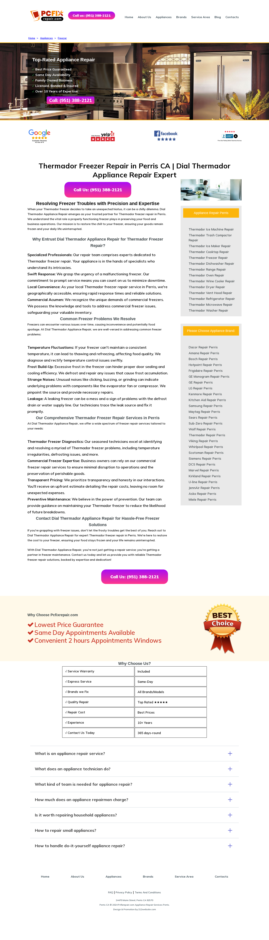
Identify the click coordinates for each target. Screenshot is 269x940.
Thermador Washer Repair (208, 310)
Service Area (200, 17)
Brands (181, 17)
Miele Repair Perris (202, 499)
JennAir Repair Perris (204, 488)
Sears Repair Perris (203, 417)
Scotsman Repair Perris (206, 453)
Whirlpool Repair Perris (206, 447)
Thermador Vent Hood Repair (210, 293)
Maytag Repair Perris (204, 412)
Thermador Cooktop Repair (209, 252)
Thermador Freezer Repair (208, 258)
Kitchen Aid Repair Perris (207, 400)
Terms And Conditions (148, 892)
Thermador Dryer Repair (207, 287)
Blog (217, 17)
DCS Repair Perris (202, 464)
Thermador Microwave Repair (211, 304)
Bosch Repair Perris (203, 359)
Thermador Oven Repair (206, 275)
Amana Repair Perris (204, 353)
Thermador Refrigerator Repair (212, 299)
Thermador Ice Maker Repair (210, 246)
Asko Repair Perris (202, 494)
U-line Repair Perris (203, 482)
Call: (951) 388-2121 (70, 100)
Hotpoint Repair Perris (205, 365)
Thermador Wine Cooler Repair (212, 281)
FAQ (110, 892)
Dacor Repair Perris (203, 347)
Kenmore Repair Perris (205, 394)
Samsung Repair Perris (206, 406)
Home (129, 17)
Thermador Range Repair (207, 269)
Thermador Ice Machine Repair (211, 229)
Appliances (164, 17)
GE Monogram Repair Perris (209, 376)
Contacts (232, 17)
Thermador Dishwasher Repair (211, 263)
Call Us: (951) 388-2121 (98, 189)
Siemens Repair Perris (205, 458)
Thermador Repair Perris (207, 435)
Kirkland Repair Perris (205, 476)
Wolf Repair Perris (202, 429)
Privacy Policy (124, 892)
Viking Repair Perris (203, 441)
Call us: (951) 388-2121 (92, 15)
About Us (144, 17)
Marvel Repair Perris (204, 470)
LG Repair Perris (200, 388)
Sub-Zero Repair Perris (206, 423)
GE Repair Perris (201, 382)
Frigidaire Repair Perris (206, 371)
